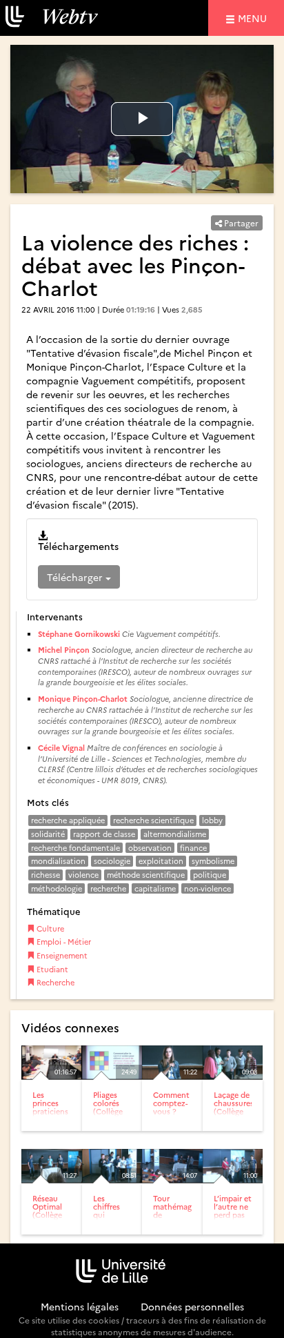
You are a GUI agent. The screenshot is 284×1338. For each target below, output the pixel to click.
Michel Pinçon (64, 650)
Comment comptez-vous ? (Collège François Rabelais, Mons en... (171, 1120)
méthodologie (56, 888)
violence (83, 874)
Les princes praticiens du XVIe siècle (50, 1111)
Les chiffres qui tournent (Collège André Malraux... (110, 1223)
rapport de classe (104, 834)
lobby (212, 820)
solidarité (48, 834)
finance (193, 848)
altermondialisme (174, 834)
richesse (45, 874)
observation (150, 848)
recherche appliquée (68, 820)
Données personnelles (192, 1306)
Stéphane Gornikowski (80, 634)
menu (254, 17)
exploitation (161, 861)
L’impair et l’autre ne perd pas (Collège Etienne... (233, 1215)
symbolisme (213, 861)
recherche (108, 888)
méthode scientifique (146, 874)
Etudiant (51, 969)
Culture (49, 928)
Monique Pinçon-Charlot (83, 698)
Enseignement (61, 955)
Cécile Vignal (61, 747)
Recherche (54, 982)
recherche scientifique (153, 820)
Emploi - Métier (62, 941)
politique (209, 874)
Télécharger (76, 577)
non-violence (207, 888)
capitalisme (155, 888)
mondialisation (58, 861)
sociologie (112, 861)
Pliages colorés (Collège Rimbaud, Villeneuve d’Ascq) (112, 1115)
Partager (240, 222)
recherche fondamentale (75, 848)
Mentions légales (80, 1306)
